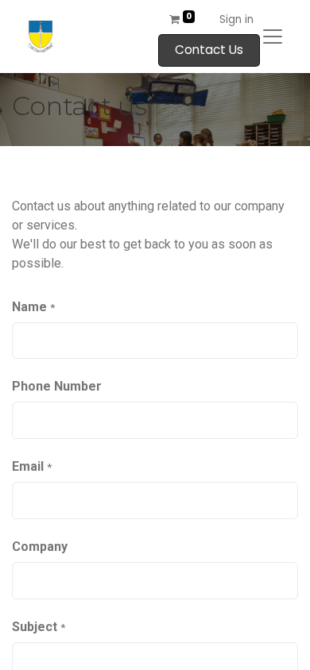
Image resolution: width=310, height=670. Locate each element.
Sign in (236, 19)
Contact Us (209, 49)
